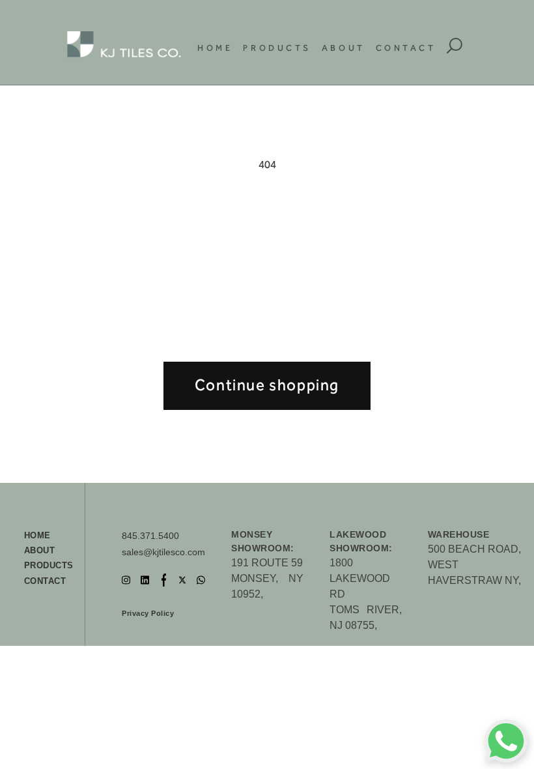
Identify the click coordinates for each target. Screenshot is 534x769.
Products (277, 48)
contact (45, 581)
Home (214, 48)
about (39, 550)
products (49, 565)
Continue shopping (267, 385)
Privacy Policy (148, 613)
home (37, 535)
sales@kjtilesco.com (163, 552)
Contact (406, 48)
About (343, 48)
